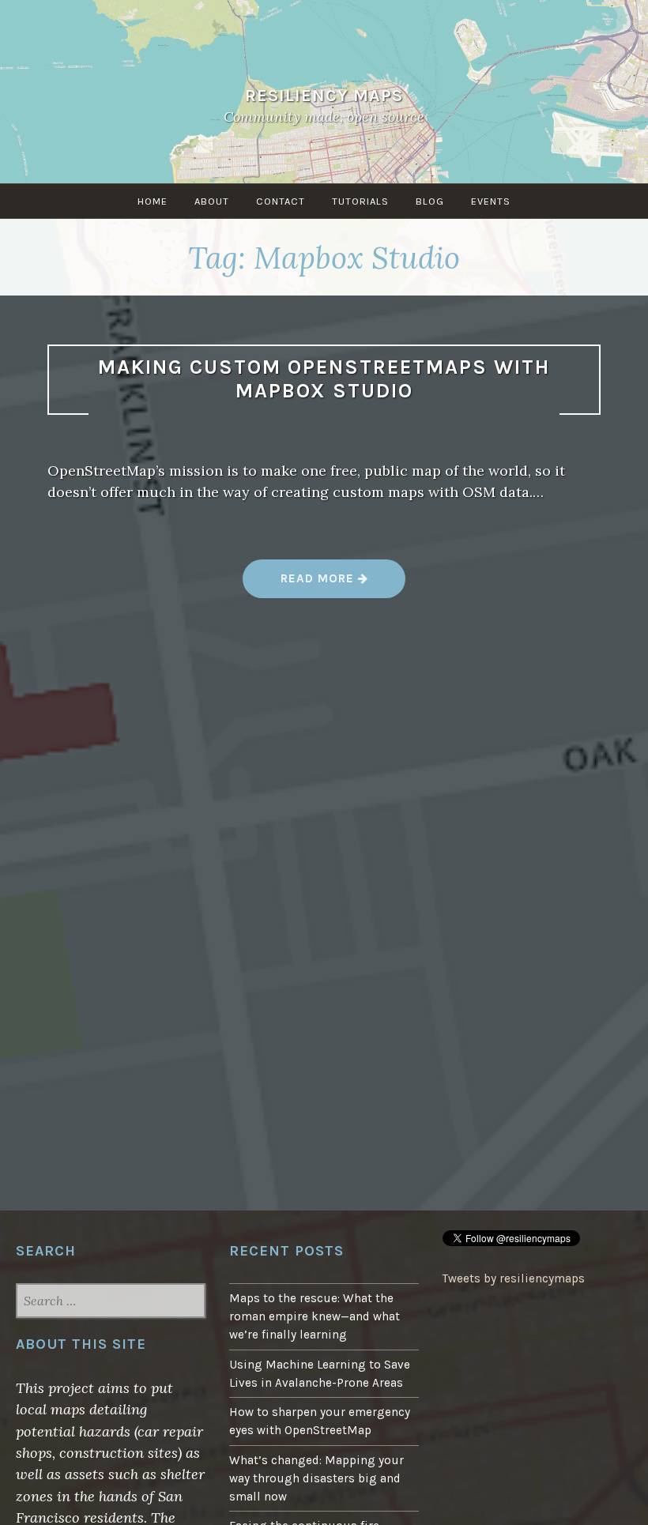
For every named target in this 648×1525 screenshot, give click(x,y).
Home (153, 201)
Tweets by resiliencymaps (514, 1278)
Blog (430, 201)
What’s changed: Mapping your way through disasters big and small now (316, 1478)
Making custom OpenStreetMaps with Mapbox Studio (324, 379)
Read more (343, 584)
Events (490, 201)
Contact (280, 201)
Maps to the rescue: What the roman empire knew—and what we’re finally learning (314, 1316)
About (211, 201)
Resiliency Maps (324, 95)
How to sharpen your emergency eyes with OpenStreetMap (319, 1421)
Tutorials (360, 201)
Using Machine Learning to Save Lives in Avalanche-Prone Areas (319, 1373)
